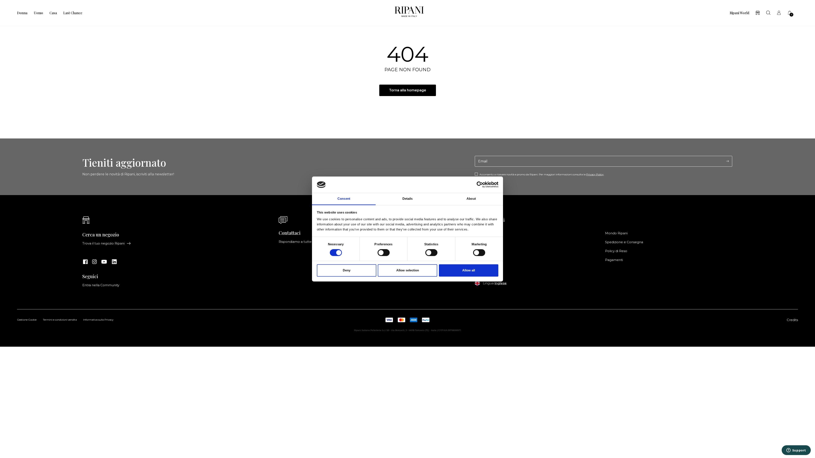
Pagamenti (614, 260)
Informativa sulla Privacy (98, 320)
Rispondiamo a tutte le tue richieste (307, 242)
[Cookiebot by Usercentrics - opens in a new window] (479, 185)
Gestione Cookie (27, 320)
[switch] (384, 252)
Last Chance (72, 13)
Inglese (501, 283)
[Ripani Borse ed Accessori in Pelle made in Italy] (409, 12)
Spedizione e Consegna (624, 242)
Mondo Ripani (616, 233)
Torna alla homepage (407, 90)
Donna (22, 13)
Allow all (468, 270)
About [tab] (471, 198)
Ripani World (739, 13)
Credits (792, 320)
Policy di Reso (616, 251)
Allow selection (407, 270)
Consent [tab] (343, 198)
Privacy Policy (595, 174)
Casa (53, 13)
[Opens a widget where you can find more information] (796, 450)
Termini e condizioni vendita (60, 320)
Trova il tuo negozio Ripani (103, 243)
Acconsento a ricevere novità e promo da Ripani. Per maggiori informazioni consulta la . (541, 174)
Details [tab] (407, 198)
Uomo (38, 13)
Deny (346, 270)
